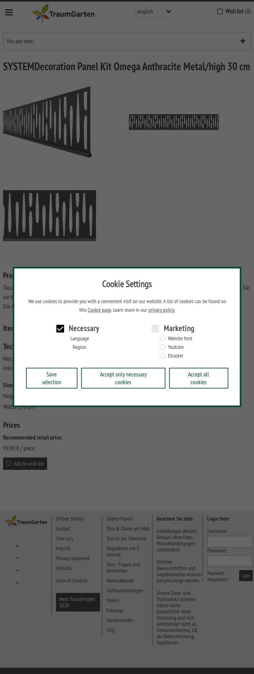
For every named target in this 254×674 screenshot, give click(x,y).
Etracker (175, 355)
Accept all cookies (198, 378)
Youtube (176, 347)
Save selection (51, 378)
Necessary (84, 328)
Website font (180, 338)
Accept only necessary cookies (123, 378)
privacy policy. (161, 310)
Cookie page (99, 310)
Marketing (179, 328)
